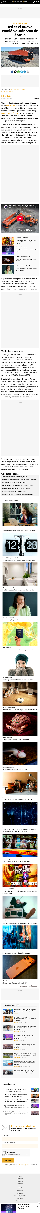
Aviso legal (20, 1198)
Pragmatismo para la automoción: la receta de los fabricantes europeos (25, 1027)
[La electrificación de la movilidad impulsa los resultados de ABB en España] (8, 1063)
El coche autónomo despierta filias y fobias (14, 477)
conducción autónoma (9, 113)
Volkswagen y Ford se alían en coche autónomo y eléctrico (19, 480)
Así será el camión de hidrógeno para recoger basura (17, 485)
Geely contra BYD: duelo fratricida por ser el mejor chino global (25, 1010)
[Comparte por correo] (28, 71)
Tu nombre (5, 1135)
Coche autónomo (7, 91)
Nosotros (20, 1193)
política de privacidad (22, 1164)
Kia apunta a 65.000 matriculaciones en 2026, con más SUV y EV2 (25, 1018)
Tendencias (17, 1057)
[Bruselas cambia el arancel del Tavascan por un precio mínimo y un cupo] (8, 1037)
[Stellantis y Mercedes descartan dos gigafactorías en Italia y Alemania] (8, 1046)
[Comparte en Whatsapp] (18, 71)
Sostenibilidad (17, 1074)
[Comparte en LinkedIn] (24, 71)
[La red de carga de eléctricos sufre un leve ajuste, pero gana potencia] (8, 1055)
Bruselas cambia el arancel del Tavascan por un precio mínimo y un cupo (25, 1036)
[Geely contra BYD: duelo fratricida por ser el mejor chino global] (8, 1011)
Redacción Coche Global (24, 1066)
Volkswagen (22, 89)
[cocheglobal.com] (20, 1)
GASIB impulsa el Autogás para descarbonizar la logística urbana (24, 1071)
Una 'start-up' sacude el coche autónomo (13, 482)
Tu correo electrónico (8, 1143)
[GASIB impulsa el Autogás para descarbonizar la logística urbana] (8, 1072)
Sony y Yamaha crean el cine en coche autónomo (16, 488)
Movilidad (14, 89)
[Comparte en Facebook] (12, 71)
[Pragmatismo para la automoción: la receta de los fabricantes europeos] (8, 1028)
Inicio (20, 1176)
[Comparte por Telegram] (21, 71)
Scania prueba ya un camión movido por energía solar (17, 494)
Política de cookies (20, 1201)
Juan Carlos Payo (23, 1022)
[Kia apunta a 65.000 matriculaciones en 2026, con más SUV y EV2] (8, 1019)
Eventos (20, 1187)
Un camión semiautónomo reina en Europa (14, 491)
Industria (16, 1031)
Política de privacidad (20, 1196)
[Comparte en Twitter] (15, 71)
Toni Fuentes (22, 1031)
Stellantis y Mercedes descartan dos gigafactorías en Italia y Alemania (24, 1045)
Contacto (20, 1191)
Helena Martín (6, 96)
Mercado (16, 1013)
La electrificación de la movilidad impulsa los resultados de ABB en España (25, 1062)
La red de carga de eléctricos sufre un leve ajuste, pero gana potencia (25, 1054)
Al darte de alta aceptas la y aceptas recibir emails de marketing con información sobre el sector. (19, 1165)
